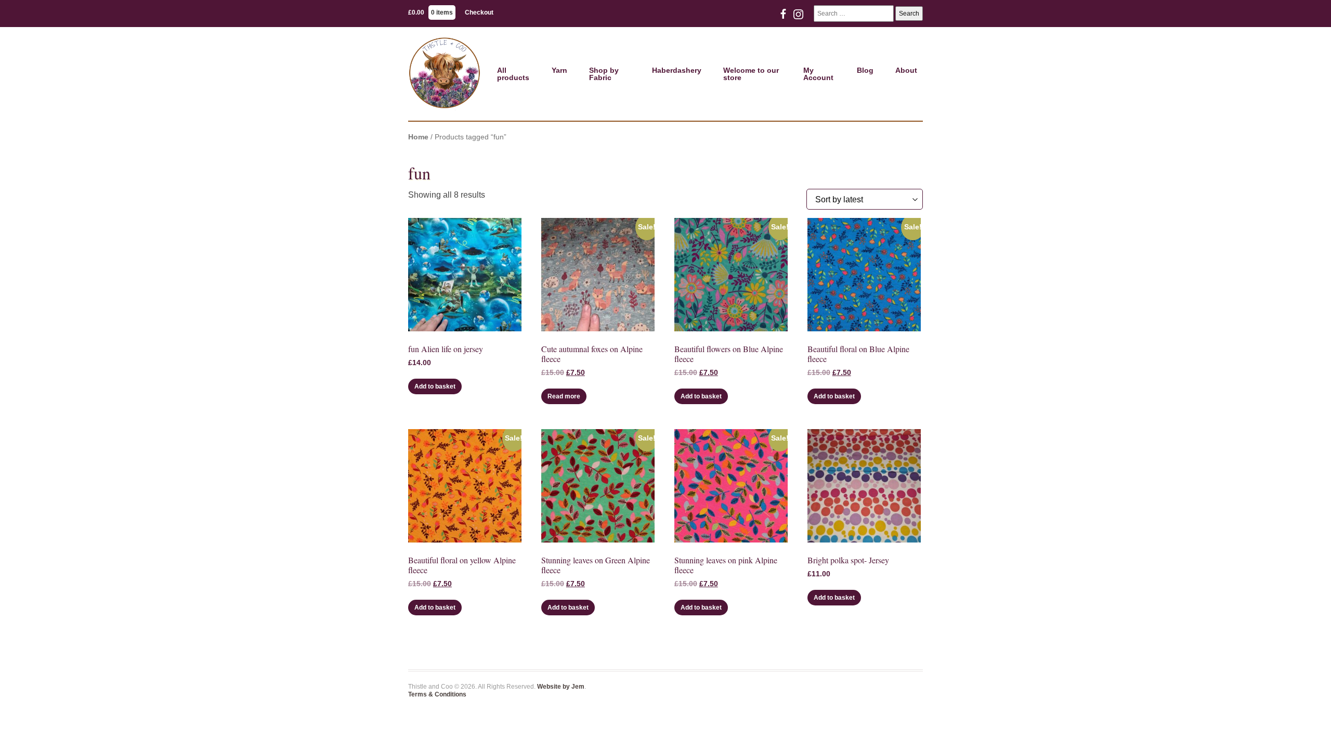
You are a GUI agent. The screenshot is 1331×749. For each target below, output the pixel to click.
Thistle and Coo (444, 73)
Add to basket (434, 386)
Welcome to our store (751, 74)
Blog (865, 70)
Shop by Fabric (604, 74)
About (906, 70)
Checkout (479, 12)
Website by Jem (560, 686)
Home (418, 137)
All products (513, 74)
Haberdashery (676, 70)
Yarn (559, 70)
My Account (818, 74)
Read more (563, 396)
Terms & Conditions (437, 694)
